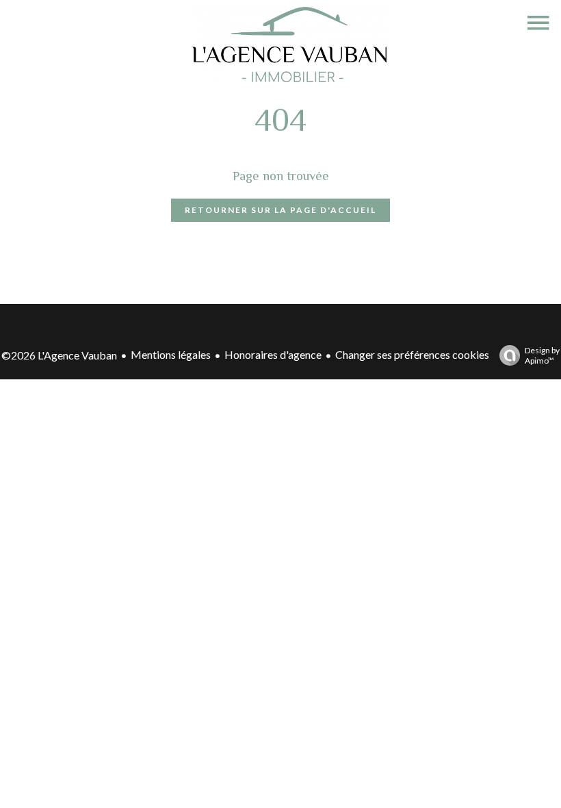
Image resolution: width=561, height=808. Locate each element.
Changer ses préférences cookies (412, 354)
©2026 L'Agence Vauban (59, 355)
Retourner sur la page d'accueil (280, 210)
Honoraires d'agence (273, 354)
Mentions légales (171, 354)
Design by (542, 355)
